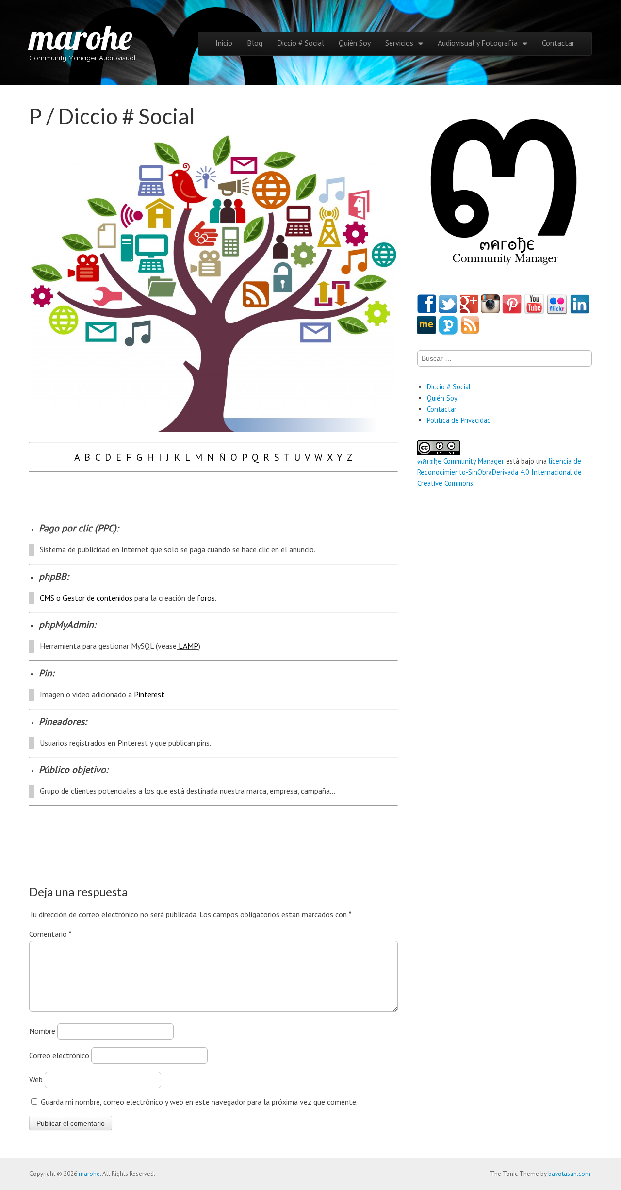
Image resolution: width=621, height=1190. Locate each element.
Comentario (50, 934)
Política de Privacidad (459, 420)
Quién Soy (355, 43)
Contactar (558, 43)
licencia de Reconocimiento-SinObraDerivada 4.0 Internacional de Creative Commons (499, 472)
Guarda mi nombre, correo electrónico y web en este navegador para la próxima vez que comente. (199, 1102)
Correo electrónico (59, 1055)
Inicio (223, 43)
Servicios (399, 43)
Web (36, 1079)
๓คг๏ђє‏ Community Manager (460, 461)
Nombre (42, 1031)
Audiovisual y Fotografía (478, 43)
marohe (80, 37)
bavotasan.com (569, 1174)
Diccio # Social (300, 43)
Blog (254, 43)
